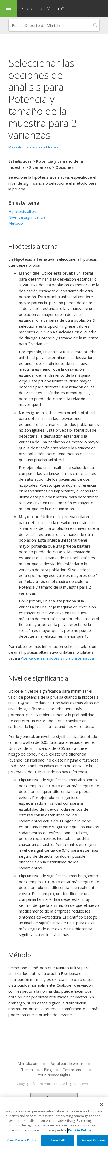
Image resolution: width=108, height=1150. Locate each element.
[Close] (101, 1104)
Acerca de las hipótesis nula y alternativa (57, 658)
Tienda (27, 1069)
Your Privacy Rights (21, 1140)
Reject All (58, 1140)
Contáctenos (73, 1069)
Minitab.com (28, 1063)
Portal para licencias (67, 1063)
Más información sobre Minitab (33, 147)
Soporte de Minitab (42, 8)
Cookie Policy (79, 1130)
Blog (48, 1069)
